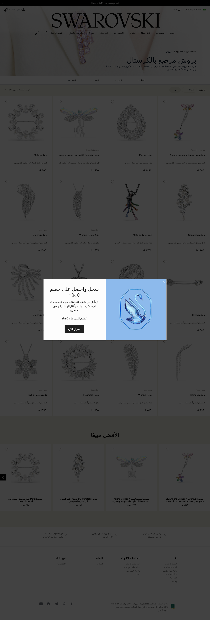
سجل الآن (74, 329)
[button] (163, 281)
